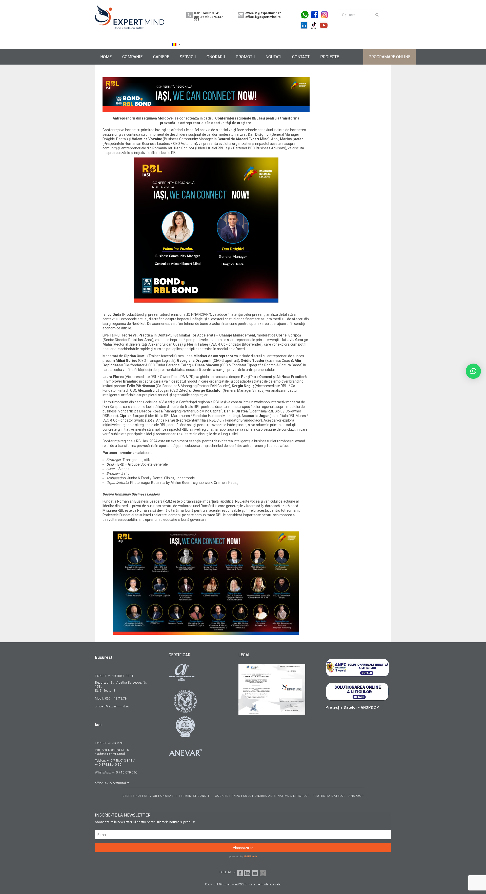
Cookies (222, 796)
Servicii (150, 796)
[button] (473, 371)
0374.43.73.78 (115, 698)
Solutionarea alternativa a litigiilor (277, 796)
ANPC (236, 796)
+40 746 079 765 (125, 772)
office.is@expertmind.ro (263, 13)
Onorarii (167, 796)
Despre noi (132, 796)
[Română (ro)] (174, 44)
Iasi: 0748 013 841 (207, 13)
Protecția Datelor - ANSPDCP (338, 796)
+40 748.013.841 (119, 760)
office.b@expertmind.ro (263, 17)
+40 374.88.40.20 (108, 764)
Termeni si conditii (195, 796)
